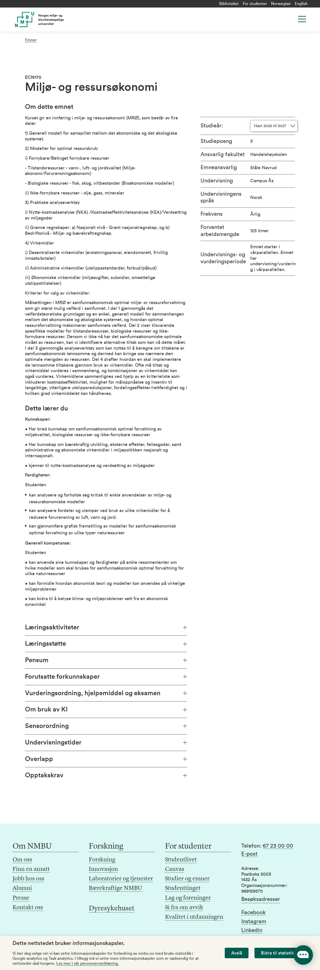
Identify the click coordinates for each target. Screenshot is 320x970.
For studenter (255, 4)
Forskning (102, 860)
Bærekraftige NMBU (115, 888)
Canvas (174, 869)
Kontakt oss (27, 908)
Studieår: (211, 125)
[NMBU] (45, 20)
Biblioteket (229, 4)
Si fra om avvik (184, 908)
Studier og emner (187, 879)
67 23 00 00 (278, 846)
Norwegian (281, 4)
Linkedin (251, 930)
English (301, 4)
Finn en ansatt (31, 869)
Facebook (253, 912)
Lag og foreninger (188, 898)
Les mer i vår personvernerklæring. (87, 963)
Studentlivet (181, 860)
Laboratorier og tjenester (121, 879)
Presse (20, 898)
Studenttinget (182, 888)
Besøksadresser (260, 899)
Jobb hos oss (28, 879)
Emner (31, 40)
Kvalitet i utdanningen (194, 917)
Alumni (22, 888)
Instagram (253, 921)
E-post (249, 854)
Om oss (22, 860)
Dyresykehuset (111, 908)
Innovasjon (103, 869)
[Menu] (302, 19)
